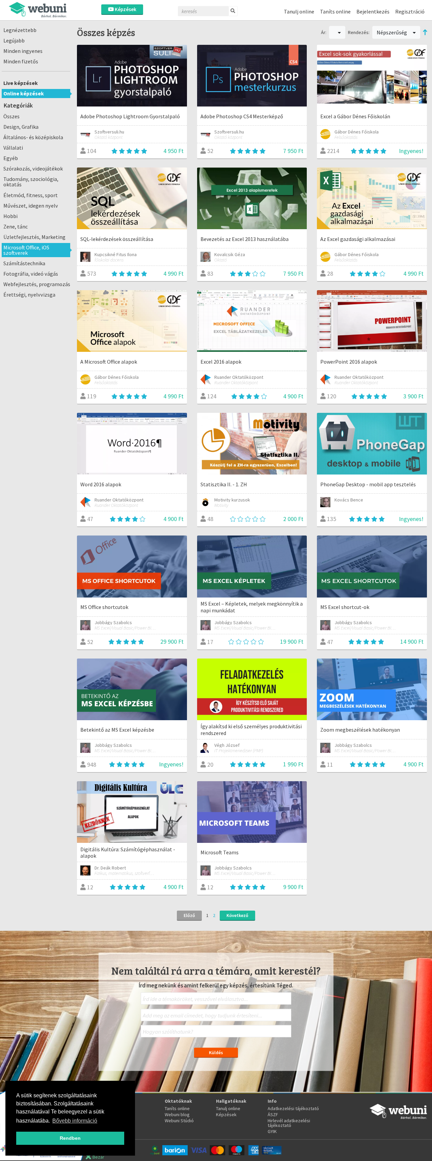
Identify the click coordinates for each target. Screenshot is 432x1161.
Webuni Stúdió (179, 1121)
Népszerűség (392, 32)
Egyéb (10, 158)
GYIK (272, 1131)
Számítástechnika (24, 263)
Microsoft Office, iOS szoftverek (26, 250)
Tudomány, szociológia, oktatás (30, 182)
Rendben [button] (70, 1138)
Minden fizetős (20, 61)
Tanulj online (299, 11)
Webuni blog (177, 1114)
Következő (237, 915)
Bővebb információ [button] (74, 1121)
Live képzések (20, 83)
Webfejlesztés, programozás (36, 284)
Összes (11, 116)
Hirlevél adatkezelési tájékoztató (289, 1123)
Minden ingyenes (23, 51)
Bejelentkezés (372, 11)
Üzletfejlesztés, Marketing (34, 237)
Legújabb (14, 40)
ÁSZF (273, 1114)
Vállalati (13, 147)
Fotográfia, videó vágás (30, 273)
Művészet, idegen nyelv (30, 205)
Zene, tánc (15, 226)
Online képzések (23, 93)
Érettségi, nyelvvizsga (29, 294)
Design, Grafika (20, 126)
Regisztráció (410, 11)
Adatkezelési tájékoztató (293, 1108)
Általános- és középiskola (33, 137)
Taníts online (335, 11)
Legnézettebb (19, 30)
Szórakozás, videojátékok (33, 168)
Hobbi (10, 216)
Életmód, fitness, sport (30, 195)
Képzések (125, 9)
